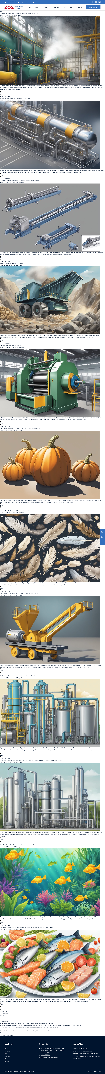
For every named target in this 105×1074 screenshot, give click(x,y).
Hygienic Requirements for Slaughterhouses (85, 1053)
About (37, 7)
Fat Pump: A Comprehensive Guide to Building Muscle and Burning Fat (20, 428)
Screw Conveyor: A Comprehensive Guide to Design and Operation (19, 593)
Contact (7, 1061)
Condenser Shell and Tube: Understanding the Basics (15, 98)
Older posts (3, 1011)
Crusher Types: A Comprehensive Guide (11, 263)
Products (45, 7)
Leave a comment (5, 96)
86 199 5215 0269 (45, 1055)
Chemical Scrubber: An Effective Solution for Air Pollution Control (19, 13)
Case (64, 7)
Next (6, 1013)
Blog (71, 7)
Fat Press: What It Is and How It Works (10, 345)
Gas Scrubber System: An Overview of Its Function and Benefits (18, 676)
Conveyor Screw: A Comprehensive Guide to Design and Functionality (20, 180)
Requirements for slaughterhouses (83, 1051)
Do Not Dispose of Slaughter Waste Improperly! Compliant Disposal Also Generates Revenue (26, 1023)
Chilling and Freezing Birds (80, 1048)
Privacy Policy (97, 1071)
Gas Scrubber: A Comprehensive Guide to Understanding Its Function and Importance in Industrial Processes (31, 760)
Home (30, 7)
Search (2, 1015)
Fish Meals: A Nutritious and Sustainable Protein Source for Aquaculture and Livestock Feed (26, 927)
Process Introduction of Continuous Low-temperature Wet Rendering (20, 1029)
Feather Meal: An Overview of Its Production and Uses (15, 510)
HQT (33, 1071)
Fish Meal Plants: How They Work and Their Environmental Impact (18, 845)
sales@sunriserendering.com (49, 1057)
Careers (80, 7)
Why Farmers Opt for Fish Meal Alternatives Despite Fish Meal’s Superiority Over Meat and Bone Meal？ (29, 1027)
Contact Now (93, 7)
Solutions (56, 7)
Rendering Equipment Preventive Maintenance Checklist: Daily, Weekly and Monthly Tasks (25, 1031)
